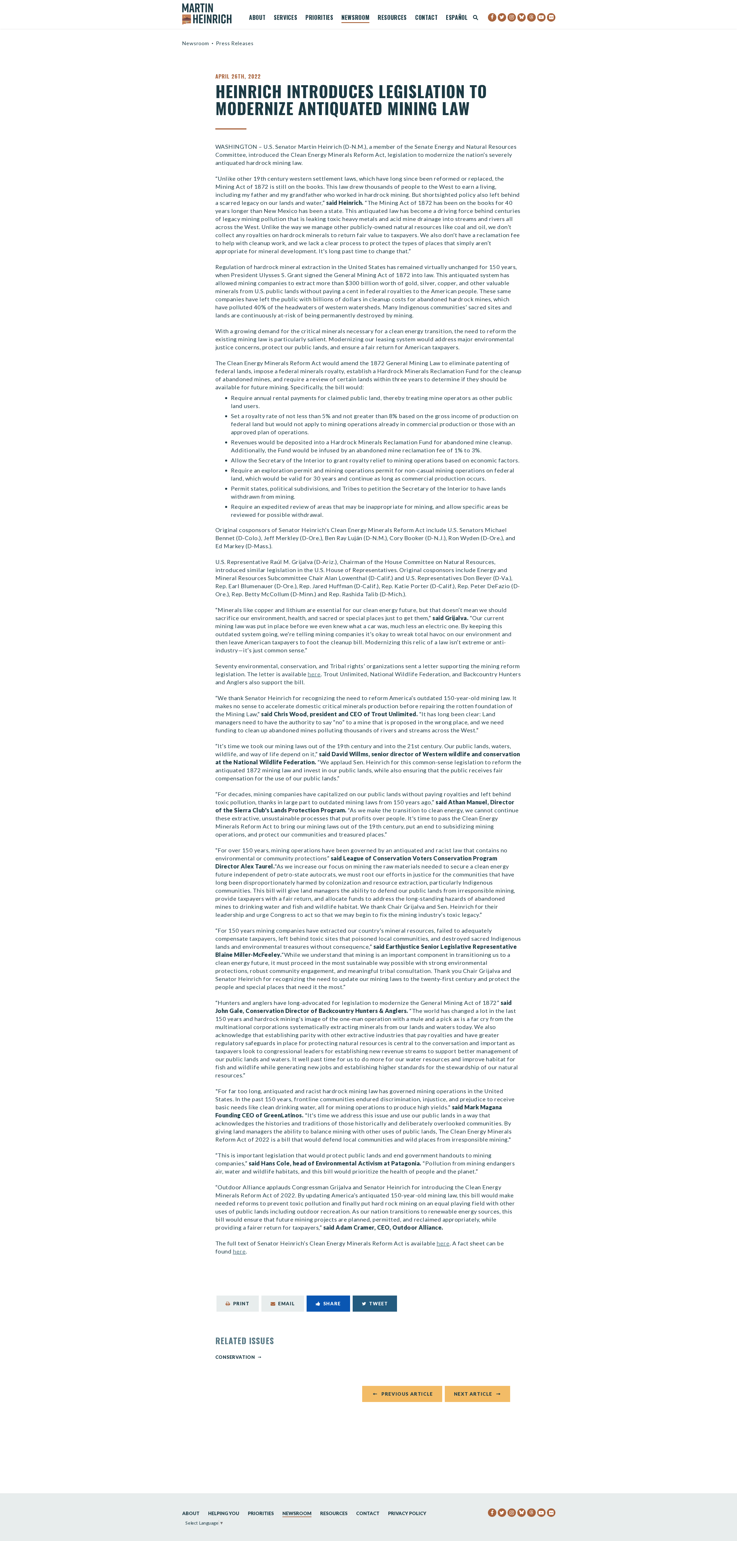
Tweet (378, 1303)
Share (332, 1303)
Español (457, 18)
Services (285, 18)
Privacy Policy (407, 1513)
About (257, 18)
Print (241, 1303)
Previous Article (407, 1394)
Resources (392, 18)
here (314, 674)
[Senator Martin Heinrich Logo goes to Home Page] (210, 13)
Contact (426, 18)
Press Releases (235, 43)
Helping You (223, 1513)
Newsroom (355, 18)
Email (286, 1303)
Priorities (319, 18)
